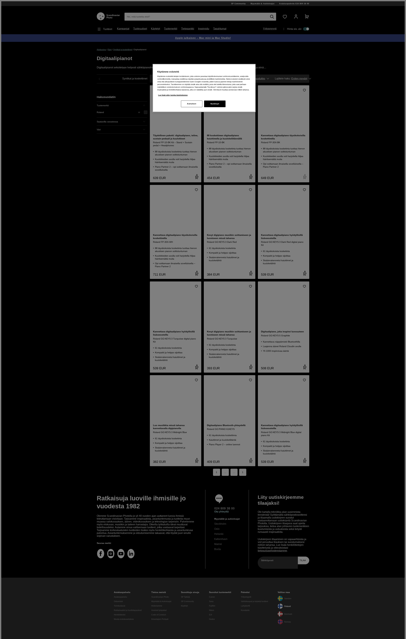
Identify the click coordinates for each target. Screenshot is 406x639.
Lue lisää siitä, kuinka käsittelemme (173, 95)
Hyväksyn (214, 104)
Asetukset (191, 104)
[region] (204, 88)
